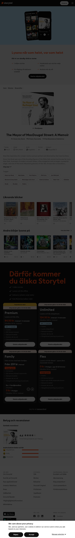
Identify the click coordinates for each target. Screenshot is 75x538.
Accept (31, 534)
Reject (15, 534)
